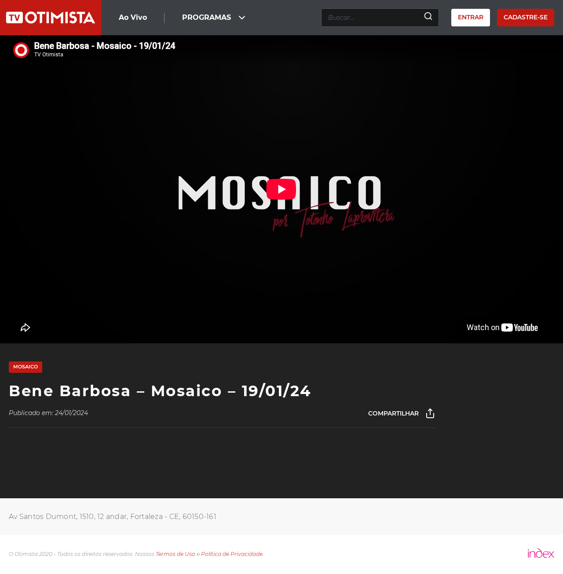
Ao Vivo (133, 17)
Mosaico (25, 367)
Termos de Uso (175, 554)
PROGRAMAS (206, 17)
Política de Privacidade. (232, 554)
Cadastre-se (526, 17)
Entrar (470, 17)
